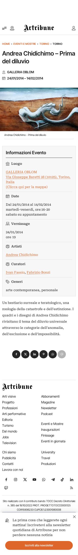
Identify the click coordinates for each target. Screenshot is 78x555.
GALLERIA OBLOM (20, 72)
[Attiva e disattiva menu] (4, 28)
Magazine (48, 402)
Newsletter (49, 408)
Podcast (47, 414)
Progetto (8, 402)
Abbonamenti (50, 396)
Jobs (5, 437)
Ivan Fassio (15, 272)
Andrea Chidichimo (22, 255)
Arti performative (14, 414)
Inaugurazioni (50, 430)
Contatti (7, 464)
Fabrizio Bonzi (38, 272)
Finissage (47, 435)
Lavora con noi (12, 470)
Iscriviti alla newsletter (39, 545)
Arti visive (9, 396)
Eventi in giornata (53, 441)
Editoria (7, 420)
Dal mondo (9, 431)
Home (6, 43)
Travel (45, 458)
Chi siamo (9, 452)
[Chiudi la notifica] (74, 516)
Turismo (7, 425)
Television (9, 443)
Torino (44, 43)
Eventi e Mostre (24, 43)
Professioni (10, 408)
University (48, 452)
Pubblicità (9, 458)
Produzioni (48, 464)
